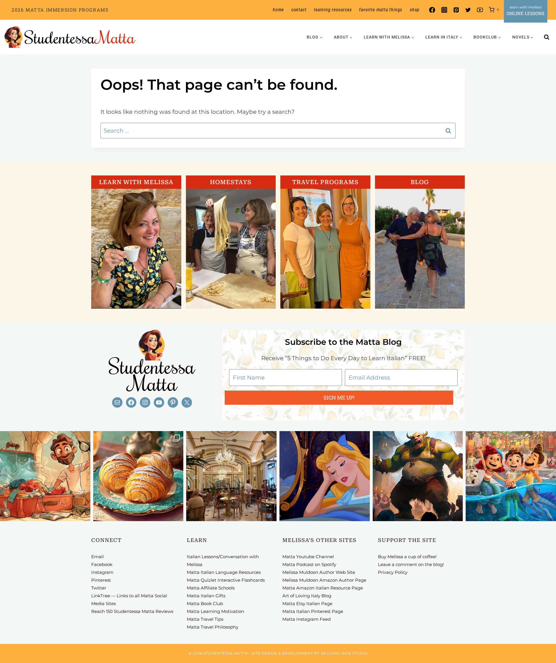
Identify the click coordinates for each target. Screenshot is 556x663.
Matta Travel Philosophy (212, 627)
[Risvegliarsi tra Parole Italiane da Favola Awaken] (324, 476)
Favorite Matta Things (380, 9)
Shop (415, 9)
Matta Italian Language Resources (224, 572)
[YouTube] (480, 10)
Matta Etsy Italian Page (307, 603)
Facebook (101, 564)
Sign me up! (338, 397)
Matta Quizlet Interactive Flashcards (226, 580)
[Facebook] (432, 10)
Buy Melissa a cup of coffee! (407, 556)
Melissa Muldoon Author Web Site (318, 572)
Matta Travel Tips (205, 619)
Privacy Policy (392, 572)
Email (97, 556)
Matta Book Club (205, 603)
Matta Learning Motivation (215, 611)
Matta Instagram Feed (306, 619)
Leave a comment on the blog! (411, 564)
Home (278, 9)
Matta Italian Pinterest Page (312, 611)
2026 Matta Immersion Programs (60, 10)
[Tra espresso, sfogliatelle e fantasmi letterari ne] (231, 476)
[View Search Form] (547, 37)
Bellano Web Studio (344, 653)
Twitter (98, 588)
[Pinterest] (456, 10)
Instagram (102, 572)
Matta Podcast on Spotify (309, 564)
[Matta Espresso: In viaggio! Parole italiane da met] (45, 476)
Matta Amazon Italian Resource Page (322, 588)
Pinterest (101, 580)
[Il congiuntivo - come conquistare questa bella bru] (418, 476)
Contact (299, 9)
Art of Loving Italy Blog (306, 595)
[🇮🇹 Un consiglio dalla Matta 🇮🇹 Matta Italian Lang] (138, 476)
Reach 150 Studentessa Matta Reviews (132, 611)
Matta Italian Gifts (206, 595)
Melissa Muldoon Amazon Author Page (324, 580)
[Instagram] (444, 10)
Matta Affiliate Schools (211, 588)
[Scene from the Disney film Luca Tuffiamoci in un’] (511, 476)
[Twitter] (468, 10)
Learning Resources (333, 9)
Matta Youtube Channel (308, 556)
